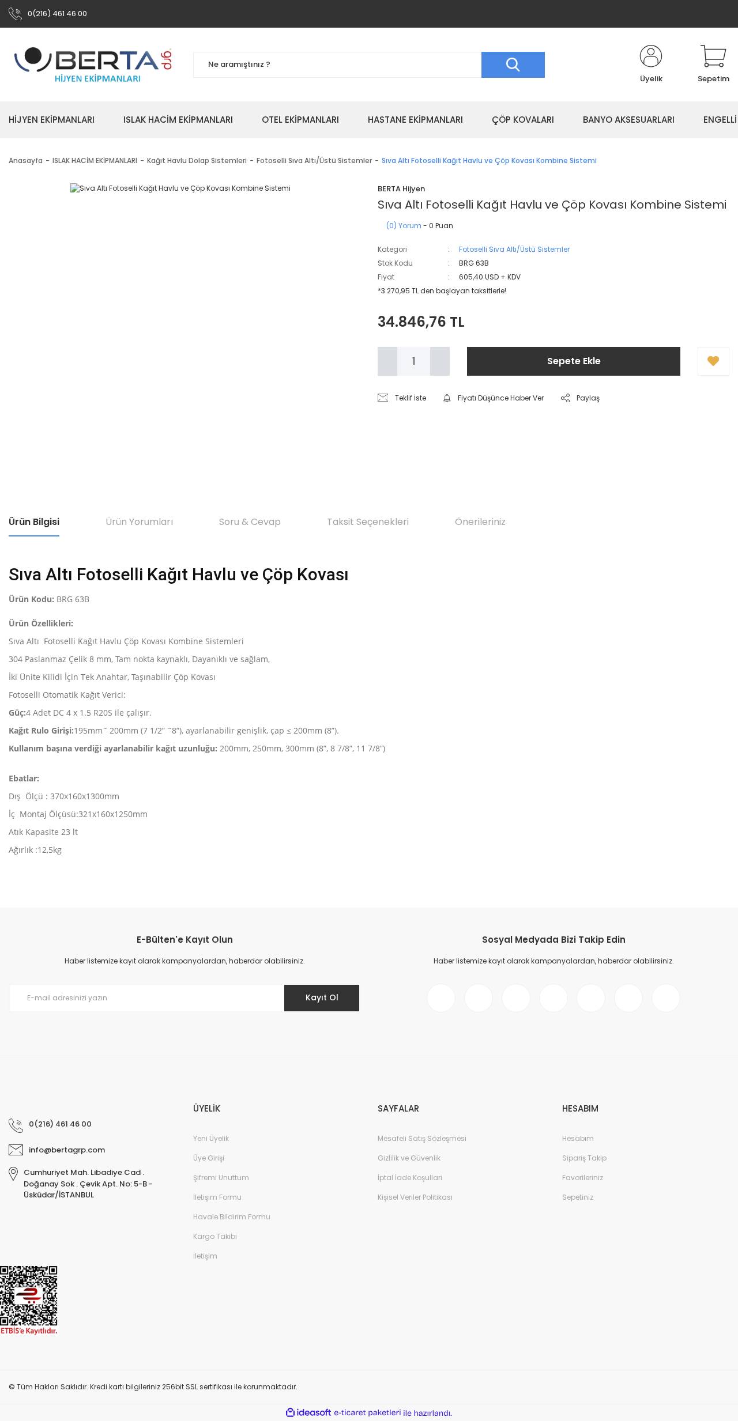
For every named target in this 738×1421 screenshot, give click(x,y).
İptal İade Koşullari (410, 1177)
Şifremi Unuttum (221, 1177)
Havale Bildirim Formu (231, 1217)
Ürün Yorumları (139, 521)
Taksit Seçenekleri (368, 521)
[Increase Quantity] (440, 361)
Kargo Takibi (215, 1236)
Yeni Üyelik (211, 1138)
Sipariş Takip (584, 1158)
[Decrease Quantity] (387, 361)
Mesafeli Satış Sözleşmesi (422, 1138)
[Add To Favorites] (713, 361)
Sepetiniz (577, 1197)
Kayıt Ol (322, 997)
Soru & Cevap (250, 521)
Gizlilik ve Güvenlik (409, 1158)
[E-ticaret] (367, 1413)
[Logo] (92, 65)
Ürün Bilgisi (34, 521)
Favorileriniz (582, 1177)
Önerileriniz (480, 521)
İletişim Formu (217, 1197)
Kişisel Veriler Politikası (415, 1197)
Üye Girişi (208, 1158)
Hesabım (578, 1138)
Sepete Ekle (574, 361)
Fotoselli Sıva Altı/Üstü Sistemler (514, 249)
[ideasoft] (308, 1413)
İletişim (205, 1256)
